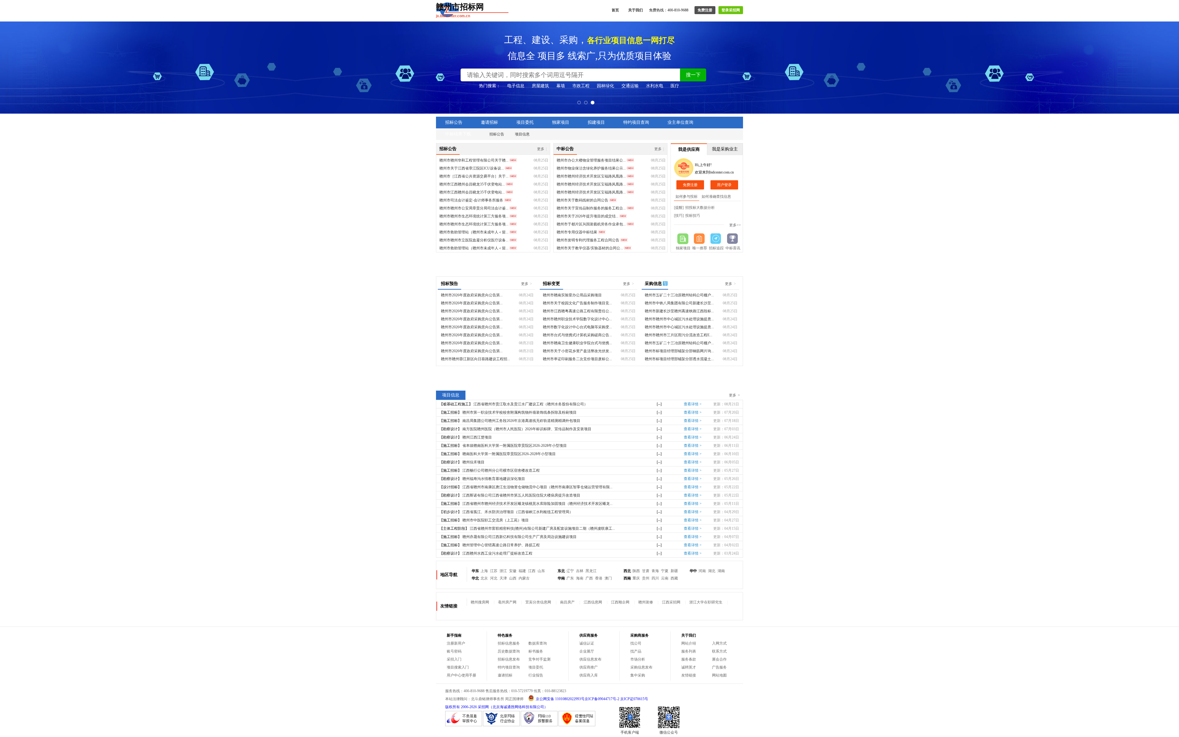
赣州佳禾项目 (473, 462)
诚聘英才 (688, 667)
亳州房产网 (507, 602)
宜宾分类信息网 (538, 602)
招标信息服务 (509, 643)
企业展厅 (586, 651)
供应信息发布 (590, 659)
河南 (702, 571)
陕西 (636, 571)
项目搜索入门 (458, 667)
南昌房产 (567, 602)
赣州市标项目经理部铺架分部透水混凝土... (679, 359)
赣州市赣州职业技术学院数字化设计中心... (577, 319)
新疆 (674, 571)
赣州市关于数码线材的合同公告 (582, 200)
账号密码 (454, 651)
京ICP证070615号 (634, 699)
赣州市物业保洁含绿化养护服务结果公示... (591, 168)
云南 (664, 578)
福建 (522, 571)
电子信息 (515, 86)
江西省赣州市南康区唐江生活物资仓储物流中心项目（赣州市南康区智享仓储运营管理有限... (537, 487)
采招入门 (454, 659)
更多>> (735, 225)
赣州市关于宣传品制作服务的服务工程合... (591, 208)
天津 (503, 578)
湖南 (721, 571)
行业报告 (535, 675)
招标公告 (453, 122)
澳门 (608, 578)
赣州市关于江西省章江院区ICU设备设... (471, 168)
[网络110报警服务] (539, 725)
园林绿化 (605, 86)
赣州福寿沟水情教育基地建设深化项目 (493, 479)
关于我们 (635, 10)
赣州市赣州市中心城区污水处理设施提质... (679, 319)
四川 (655, 578)
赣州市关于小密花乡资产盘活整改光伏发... (577, 351)
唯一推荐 (699, 248)
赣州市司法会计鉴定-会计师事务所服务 (471, 200)
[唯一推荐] (699, 238)
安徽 (512, 571)
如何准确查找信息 (716, 196)
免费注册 (705, 10)
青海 (655, 571)
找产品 (635, 651)
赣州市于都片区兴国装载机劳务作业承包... (591, 224)
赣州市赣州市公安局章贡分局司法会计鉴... (473, 208)
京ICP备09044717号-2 (602, 699)
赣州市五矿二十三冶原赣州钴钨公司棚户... (679, 295)
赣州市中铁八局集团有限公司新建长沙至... (679, 303)
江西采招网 (671, 602)
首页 (615, 10)
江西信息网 (593, 602)
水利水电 (654, 86)
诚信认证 (586, 643)
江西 (531, 571)
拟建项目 (596, 122)
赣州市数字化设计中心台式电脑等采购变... (577, 327)
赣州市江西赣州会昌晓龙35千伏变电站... (472, 184)
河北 (493, 578)
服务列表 (688, 651)
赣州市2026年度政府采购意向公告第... (472, 295)
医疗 (675, 86)
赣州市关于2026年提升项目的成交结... (587, 216)
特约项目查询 (636, 122)
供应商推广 (588, 667)
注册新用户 (456, 643)
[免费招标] (683, 238)
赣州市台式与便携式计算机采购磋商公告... (577, 335)
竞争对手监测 (539, 659)
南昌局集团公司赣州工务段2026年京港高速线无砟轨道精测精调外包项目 (521, 421)
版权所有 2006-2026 (461, 707)
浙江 (503, 571)
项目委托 (525, 122)
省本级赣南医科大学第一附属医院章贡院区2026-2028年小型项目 (514, 445)
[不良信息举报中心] (463, 725)
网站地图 (719, 675)
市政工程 (581, 86)
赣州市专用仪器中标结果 (577, 232)
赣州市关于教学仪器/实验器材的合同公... (590, 248)
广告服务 (719, 667)
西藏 (674, 578)
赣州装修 (645, 602)
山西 (512, 578)
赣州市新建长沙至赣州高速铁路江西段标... (679, 311)
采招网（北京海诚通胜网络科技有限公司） (513, 707)
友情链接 (688, 675)
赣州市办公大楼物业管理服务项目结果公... (591, 160)
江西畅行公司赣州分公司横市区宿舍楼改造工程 (501, 470)
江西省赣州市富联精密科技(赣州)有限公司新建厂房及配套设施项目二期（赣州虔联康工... (542, 528)
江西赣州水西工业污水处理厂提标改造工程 (497, 553)
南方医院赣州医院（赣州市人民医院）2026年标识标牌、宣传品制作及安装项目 (526, 429)
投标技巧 (692, 215)
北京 (484, 578)
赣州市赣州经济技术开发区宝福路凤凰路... (591, 176)
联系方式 (719, 651)
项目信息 (522, 134)
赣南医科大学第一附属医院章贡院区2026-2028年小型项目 (509, 454)
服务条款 (688, 659)
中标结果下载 (458, 134)
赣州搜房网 (480, 602)
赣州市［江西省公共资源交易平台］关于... (473, 176)
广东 (570, 578)
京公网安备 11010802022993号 (560, 699)
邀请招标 (489, 122)
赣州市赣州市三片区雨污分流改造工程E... (678, 335)
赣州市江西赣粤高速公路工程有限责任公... (577, 311)
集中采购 (637, 675)
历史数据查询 (509, 651)
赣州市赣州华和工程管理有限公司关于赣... (473, 160)
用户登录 (724, 185)
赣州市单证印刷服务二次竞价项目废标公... (577, 359)
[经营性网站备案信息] (576, 725)
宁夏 (664, 571)
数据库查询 (537, 643)
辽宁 (570, 571)
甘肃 (645, 571)
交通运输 (630, 86)
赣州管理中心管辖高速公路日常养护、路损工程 (501, 545)
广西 (589, 578)
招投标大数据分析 (700, 207)
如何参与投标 (686, 196)
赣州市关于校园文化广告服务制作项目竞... (577, 303)
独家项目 (560, 122)
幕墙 (560, 86)
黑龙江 (591, 571)
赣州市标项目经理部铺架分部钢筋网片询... (679, 351)
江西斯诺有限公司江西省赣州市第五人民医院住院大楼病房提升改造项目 (521, 495)
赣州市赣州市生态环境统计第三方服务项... (473, 216)
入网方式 (719, 643)
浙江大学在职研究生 (705, 602)
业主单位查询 (680, 122)
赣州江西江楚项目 (477, 437)
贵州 (645, 578)
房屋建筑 (540, 86)
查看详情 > (693, 404)
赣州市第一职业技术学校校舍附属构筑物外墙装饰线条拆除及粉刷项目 (519, 412)
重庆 (636, 578)
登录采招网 (731, 10)
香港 (598, 578)
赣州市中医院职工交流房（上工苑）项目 (495, 520)
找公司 (635, 643)
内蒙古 (524, 578)
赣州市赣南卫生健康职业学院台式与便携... (577, 343)
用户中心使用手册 (461, 675)
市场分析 (637, 659)
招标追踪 (716, 248)
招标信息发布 (509, 659)
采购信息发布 (641, 667)
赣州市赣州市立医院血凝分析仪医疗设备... (473, 240)
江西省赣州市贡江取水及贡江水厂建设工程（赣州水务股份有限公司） (530, 404)
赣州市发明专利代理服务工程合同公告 (588, 240)
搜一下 (693, 74)
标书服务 (535, 651)
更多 (542, 149)
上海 (484, 571)
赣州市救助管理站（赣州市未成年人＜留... (473, 232)
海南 (579, 578)
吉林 (579, 571)
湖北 (711, 571)
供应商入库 (588, 675)
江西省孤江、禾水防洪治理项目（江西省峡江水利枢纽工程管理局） (517, 512)
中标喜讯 (733, 248)
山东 (541, 571)
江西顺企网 (620, 602)
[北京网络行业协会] (501, 725)
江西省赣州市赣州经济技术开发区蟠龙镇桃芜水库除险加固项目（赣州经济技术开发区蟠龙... (537, 503)
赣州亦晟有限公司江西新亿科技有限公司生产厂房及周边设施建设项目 (519, 537)
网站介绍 (688, 643)
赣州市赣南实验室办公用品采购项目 (572, 295)
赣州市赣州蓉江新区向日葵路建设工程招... (475, 359)
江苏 (493, 571)
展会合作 (719, 659)
